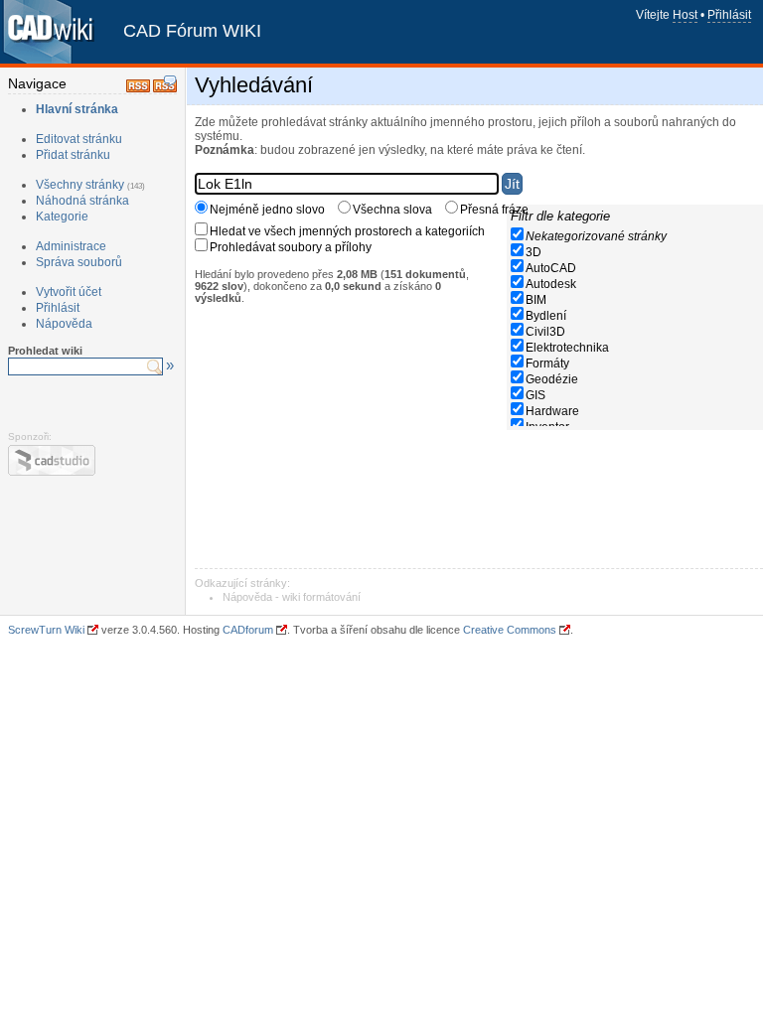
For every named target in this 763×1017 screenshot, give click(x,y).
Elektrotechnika (567, 348)
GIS (535, 395)
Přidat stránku (73, 155)
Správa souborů (79, 262)
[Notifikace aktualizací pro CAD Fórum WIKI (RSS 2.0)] (138, 88)
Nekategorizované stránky (596, 236)
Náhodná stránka (82, 201)
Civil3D (545, 332)
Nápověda (64, 324)
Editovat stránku (79, 139)
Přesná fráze (494, 210)
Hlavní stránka (77, 109)
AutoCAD (551, 268)
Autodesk (551, 284)
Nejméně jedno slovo (267, 210)
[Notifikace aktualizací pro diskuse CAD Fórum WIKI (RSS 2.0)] (165, 88)
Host (685, 15)
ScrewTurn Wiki (46, 630)
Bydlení (546, 316)
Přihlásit (729, 15)
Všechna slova (392, 210)
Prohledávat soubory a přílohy (291, 247)
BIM (536, 300)
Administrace (71, 246)
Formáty (547, 363)
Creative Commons (509, 630)
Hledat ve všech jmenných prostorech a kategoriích (347, 231)
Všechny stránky (80, 185)
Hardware (552, 411)
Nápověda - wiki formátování (292, 597)
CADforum (248, 630)
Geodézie (552, 379)
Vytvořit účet (68, 292)
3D (533, 252)
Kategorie (62, 216)
